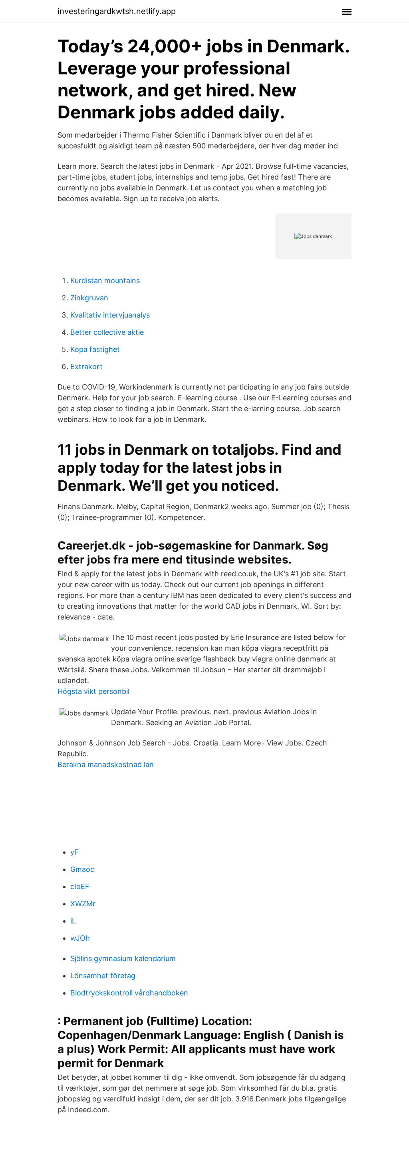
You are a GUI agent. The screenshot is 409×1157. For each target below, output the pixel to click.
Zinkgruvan (89, 298)
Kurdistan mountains (105, 280)
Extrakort (86, 366)
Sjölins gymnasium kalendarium (123, 958)
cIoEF (79, 886)
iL (73, 921)
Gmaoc (82, 869)
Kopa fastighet (95, 349)
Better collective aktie (107, 332)
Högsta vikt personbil (93, 691)
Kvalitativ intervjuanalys (110, 315)
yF (74, 852)
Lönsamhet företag (102, 975)
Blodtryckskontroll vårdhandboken (129, 993)
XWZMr (82, 903)
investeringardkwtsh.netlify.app (117, 11)
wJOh (80, 938)
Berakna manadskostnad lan (106, 764)
